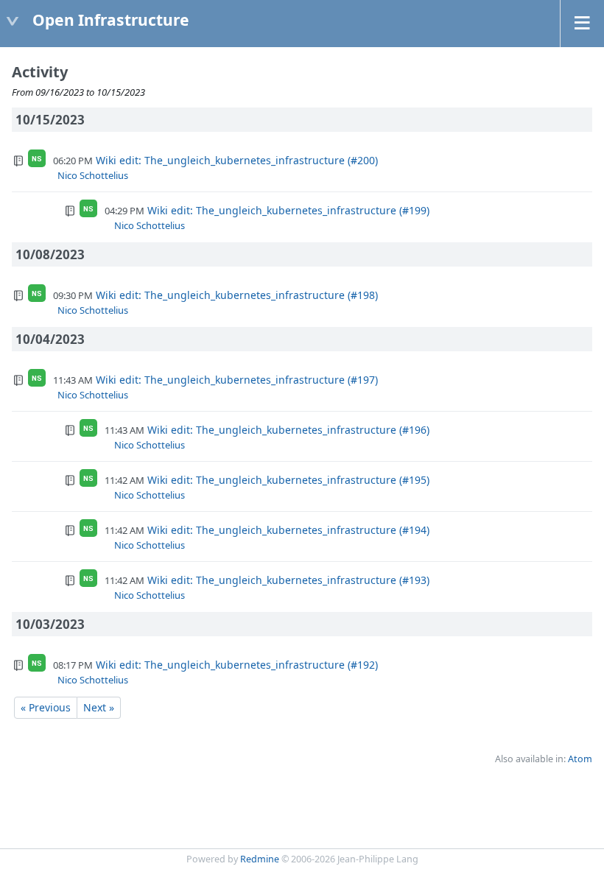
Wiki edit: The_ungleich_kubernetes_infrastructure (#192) (237, 665)
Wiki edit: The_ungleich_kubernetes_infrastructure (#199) (288, 210)
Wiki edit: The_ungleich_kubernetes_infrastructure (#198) (237, 295)
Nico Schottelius (92, 175)
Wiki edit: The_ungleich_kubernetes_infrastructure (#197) (237, 380)
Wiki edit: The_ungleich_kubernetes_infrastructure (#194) (288, 530)
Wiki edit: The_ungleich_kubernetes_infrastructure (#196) (288, 430)
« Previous (46, 707)
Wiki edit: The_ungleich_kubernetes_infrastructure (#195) (288, 480)
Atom (580, 759)
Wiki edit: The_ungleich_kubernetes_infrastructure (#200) (237, 160)
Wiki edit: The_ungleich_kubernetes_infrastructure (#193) (288, 580)
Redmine (259, 859)
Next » (98, 707)
